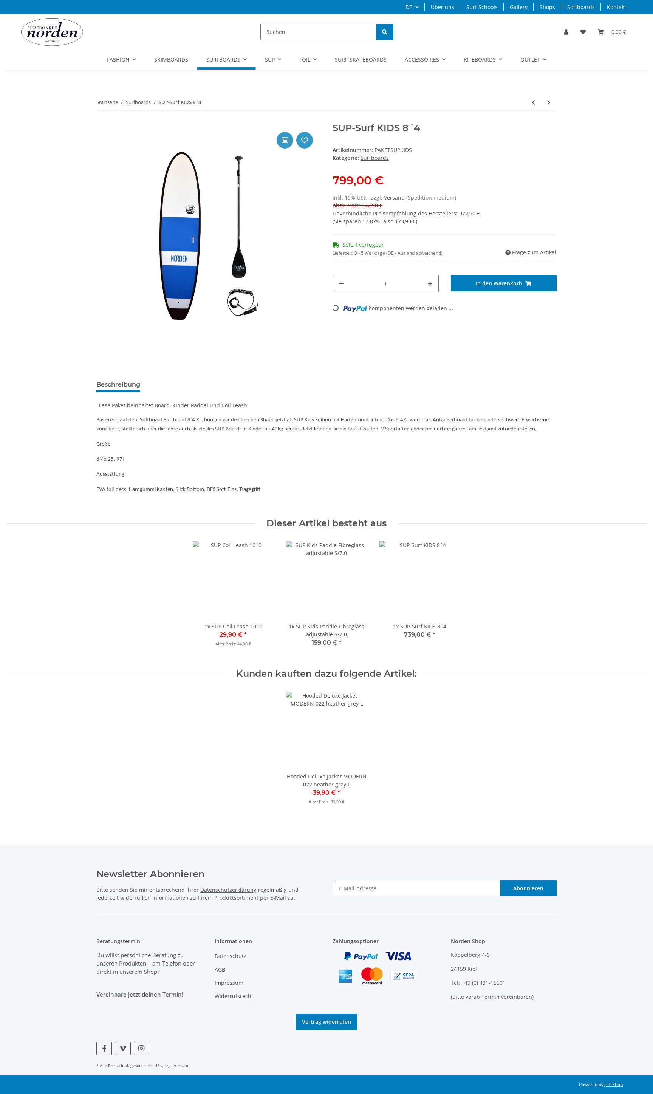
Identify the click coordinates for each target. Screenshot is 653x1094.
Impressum (229, 982)
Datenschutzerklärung (228, 889)
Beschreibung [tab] (118, 384)
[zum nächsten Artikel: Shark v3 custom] (549, 102)
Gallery (519, 7)
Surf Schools (482, 7)
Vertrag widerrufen (326, 1021)
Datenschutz (230, 955)
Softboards (581, 7)
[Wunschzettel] (583, 32)
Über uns (442, 7)
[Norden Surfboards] (52, 32)
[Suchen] (384, 32)
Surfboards (375, 157)
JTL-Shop (614, 1084)
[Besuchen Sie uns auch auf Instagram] (141, 1048)
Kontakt (616, 7)
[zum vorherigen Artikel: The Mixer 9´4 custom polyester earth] (533, 102)
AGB (220, 969)
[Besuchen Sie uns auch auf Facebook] (104, 1048)
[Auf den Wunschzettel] (304, 140)
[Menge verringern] (341, 283)
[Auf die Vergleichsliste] (285, 140)
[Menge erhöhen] (430, 283)
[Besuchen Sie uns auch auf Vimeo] (122, 1048)
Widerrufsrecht (234, 996)
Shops (547, 7)
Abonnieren (528, 888)
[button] (566, 32)
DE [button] (408, 7)
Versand (395, 197)
